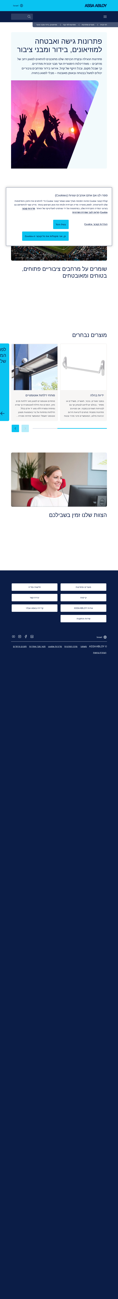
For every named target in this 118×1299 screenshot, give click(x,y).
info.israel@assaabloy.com (92, 567)
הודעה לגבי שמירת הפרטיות (85, 212)
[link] (101, 24)
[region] (59, 216)
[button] (15, 428)
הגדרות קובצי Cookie (95, 224)
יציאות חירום (24, 328)
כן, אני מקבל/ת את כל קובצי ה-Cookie (45, 236)
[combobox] (22, 17)
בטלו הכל (61, 224)
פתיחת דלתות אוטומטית (83, 328)
